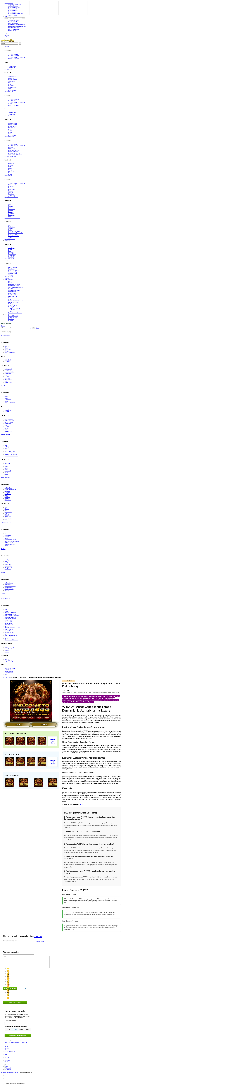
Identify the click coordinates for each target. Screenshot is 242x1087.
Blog (6, 674)
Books (10, 282)
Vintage (10, 103)
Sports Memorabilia (13, 236)
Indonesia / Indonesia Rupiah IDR (9, 1072)
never (27, 1029)
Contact (7, 1052)
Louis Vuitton (12, 254)
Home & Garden (5, 434)
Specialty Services (13, 305)
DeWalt (10, 166)
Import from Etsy (13, 10)
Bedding (7, 446)
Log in (6, 33)
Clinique (10, 206)
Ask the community (13, 29)
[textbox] (9, 44)
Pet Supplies (11, 303)
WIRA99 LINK (12, 100)
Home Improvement (13, 150)
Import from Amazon (14, 7)
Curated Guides (12, 317)
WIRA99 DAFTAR (13, 55)
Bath (6, 445)
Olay (9, 216)
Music (10, 299)
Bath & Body (8, 488)
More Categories (9, 279)
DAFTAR (44, 724)
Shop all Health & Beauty (11, 197)
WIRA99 (7, 46)
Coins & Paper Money (14, 231)
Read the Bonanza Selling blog (16, 24)
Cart (6, 36)
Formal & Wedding (13, 58)
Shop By (7, 314)
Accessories (8, 349)
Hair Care (11, 188)
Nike (9, 88)
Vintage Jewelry (12, 272)
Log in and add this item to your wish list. (16, 1042)
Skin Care (11, 194)
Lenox (10, 174)
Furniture (10, 147)
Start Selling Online (10, 668)
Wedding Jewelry (12, 273)
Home (3, 677)
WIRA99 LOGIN (13, 54)
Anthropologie (12, 76)
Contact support (12, 21)
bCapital (7, 1062)
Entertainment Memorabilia (15, 233)
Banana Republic (12, 79)
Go (34, 328)
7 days (21, 1029)
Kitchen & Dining (13, 151)
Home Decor (11, 148)
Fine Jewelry (11, 269)
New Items (11, 319)
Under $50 (12, 67)
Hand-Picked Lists (13, 316)
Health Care (11, 189)
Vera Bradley (11, 257)
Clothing (7, 346)
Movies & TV (12, 294)
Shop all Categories (10, 297)
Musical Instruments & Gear (15, 300)
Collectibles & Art (5, 522)
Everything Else (12, 296)
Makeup (10, 191)
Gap (9, 82)
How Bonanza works (13, 27)
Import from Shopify (14, 12)
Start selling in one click (14, 4)
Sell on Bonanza (9, 3)
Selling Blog (8, 1051)
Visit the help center (13, 20)
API (5, 1049)
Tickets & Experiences (14, 308)
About (6, 1046)
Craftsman (11, 163)
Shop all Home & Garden (11, 156)
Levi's (10, 132)
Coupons (7, 278)
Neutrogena (11, 215)
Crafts (10, 230)
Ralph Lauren (12, 90)
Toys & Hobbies (12, 310)
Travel (10, 311)
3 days (14, 1029)
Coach (10, 249)
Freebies (10, 320)
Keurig (10, 169)
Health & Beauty (5, 477)
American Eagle (12, 123)
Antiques (10, 228)
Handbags (7, 240)
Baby (9, 281)
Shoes (6, 348)
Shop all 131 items (52, 762)
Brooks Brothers (12, 126)
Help (6, 16)
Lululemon (11, 85)
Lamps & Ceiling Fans (14, 153)
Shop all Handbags (9, 258)
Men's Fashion (4, 386)
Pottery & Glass (12, 234)
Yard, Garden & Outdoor (15, 154)
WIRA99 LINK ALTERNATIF (16, 57)
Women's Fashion (5, 335)
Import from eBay (13, 9)
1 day (8, 1029)
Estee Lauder (11, 209)
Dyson (10, 168)
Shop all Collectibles (10, 239)
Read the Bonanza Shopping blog (17, 26)
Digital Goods (12, 291)
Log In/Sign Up (9, 661)
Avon (9, 204)
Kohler (10, 173)
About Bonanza (9, 672)
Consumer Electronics (14, 290)
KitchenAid (11, 171)
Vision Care (11, 195)
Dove (9, 207)
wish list (38, 936)
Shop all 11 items (52, 741)
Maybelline (11, 213)
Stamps (10, 237)
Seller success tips (13, 23)
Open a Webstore (12, 15)
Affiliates (7, 1048)
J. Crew (10, 84)
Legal (6, 1055)
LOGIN (18, 724)
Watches (10, 275)
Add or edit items (13, 6)
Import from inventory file (15, 13)
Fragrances (11, 186)
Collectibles (11, 227)
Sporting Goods (12, 307)
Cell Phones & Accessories (15, 287)
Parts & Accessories (13, 302)
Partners (7, 1057)
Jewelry (6, 260)
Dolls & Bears (12, 293)
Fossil (9, 251)
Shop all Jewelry (9, 276)
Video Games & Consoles (15, 313)
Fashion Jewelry (12, 267)
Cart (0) (7, 659)
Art (9, 225)
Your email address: (10, 1021)
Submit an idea (12, 30)
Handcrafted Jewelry (13, 270)
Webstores (7, 1060)
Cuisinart (10, 165)
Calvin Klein (11, 81)
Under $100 (12, 66)
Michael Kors (12, 87)
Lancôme (10, 210)
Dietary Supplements (13, 185)
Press (6, 1058)
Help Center (8, 669)
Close (37, 328)
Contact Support (9, 671)
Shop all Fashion (9, 69)
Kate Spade (11, 252)
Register (7, 35)
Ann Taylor (11, 78)
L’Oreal (10, 212)
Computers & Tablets (10, 617)
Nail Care (10, 192)
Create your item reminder (17, 1035)
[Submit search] (23, 18)
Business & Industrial (14, 284)
